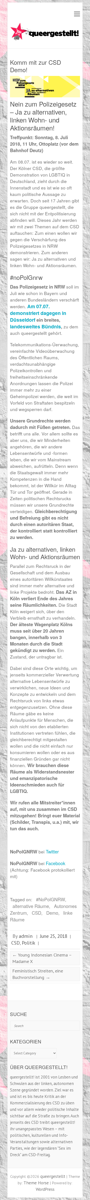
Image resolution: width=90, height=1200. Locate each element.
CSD (36, 912)
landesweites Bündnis (35, 326)
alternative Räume (30, 906)
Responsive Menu (77, 13)
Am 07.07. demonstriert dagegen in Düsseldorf (38, 313)
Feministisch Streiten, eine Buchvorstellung (37, 974)
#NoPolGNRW (50, 899)
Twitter (52, 851)
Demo (52, 912)
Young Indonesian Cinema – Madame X (42, 958)
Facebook (55, 863)
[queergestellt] (45, 32)
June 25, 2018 (53, 936)
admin (25, 936)
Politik (28, 943)
